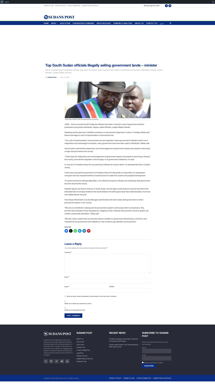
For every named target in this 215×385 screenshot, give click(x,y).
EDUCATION (65, 23)
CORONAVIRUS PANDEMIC (83, 23)
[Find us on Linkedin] (67, 361)
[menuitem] (2, 2)
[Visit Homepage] (59, 17)
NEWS (53, 23)
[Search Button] (170, 23)
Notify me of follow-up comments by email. (77, 303)
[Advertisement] (107, 44)
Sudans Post (52, 77)
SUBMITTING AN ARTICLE (90, 5)
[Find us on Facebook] (166, 5)
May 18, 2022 (65, 77)
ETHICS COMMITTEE (74, 5)
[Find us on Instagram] (56, 361)
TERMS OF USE (49, 5)
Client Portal (80, 342)
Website (111, 286)
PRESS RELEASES (104, 23)
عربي (162, 23)
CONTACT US (151, 23)
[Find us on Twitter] (169, 5)
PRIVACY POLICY (60, 5)
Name (67, 277)
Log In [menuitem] (7, 2)
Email (67, 286)
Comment (68, 252)
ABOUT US (139, 23)
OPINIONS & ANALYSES (122, 23)
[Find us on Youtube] (62, 361)
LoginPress (79, 353)
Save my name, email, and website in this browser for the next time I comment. (92, 296)
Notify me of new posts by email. (74, 310)
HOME (46, 23)
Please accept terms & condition (153, 363)
